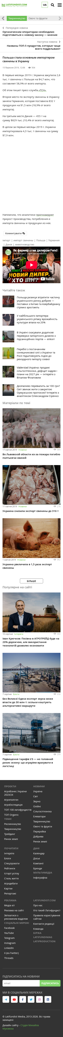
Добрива (38, 836)
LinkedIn (9, 948)
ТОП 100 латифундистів (17, 809)
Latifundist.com (44, 900)
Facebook (9, 928)
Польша (40, 240)
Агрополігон (11, 799)
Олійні (37, 806)
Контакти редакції (43, 923)
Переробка (39, 831)
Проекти (10, 786)
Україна (37, 791)
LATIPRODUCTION (44, 941)
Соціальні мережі (16, 923)
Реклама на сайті (14, 910)
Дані (36, 848)
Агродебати (11, 883)
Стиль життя (11, 878)
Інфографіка (40, 877)
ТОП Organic (11, 814)
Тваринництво (16, 18)
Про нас (38, 905)
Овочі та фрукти (38, 18)
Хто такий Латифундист (46, 910)
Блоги (16, 694)
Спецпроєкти (11, 863)
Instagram (10, 943)
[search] (52, 5)
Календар (39, 853)
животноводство (24, 244)
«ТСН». (42, 90)
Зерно (36, 801)
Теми (7, 819)
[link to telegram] (6, 999)
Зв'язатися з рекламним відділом (16, 917)
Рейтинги (9, 868)
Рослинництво (12, 824)
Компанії (38, 863)
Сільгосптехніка (42, 811)
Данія (9, 244)
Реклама (10, 900)
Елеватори (39, 816)
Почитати (11, 848)
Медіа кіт (9, 905)
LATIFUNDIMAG (42, 937)
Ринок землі (11, 839)
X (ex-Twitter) (11, 953)
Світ (35, 796)
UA (45, 5)
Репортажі (10, 893)
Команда (38, 928)
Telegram (9, 938)
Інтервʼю (18, 633)
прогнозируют (45, 214)
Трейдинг (9, 834)
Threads (8, 958)
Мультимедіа (42, 872)
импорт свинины (23, 240)
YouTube (9, 933)
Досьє (36, 858)
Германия (54, 240)
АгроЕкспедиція (13, 804)
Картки (8, 888)
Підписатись (50, 983)
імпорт (6, 240)
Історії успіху (11, 873)
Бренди (37, 868)
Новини (22, 449)
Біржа (37, 933)
